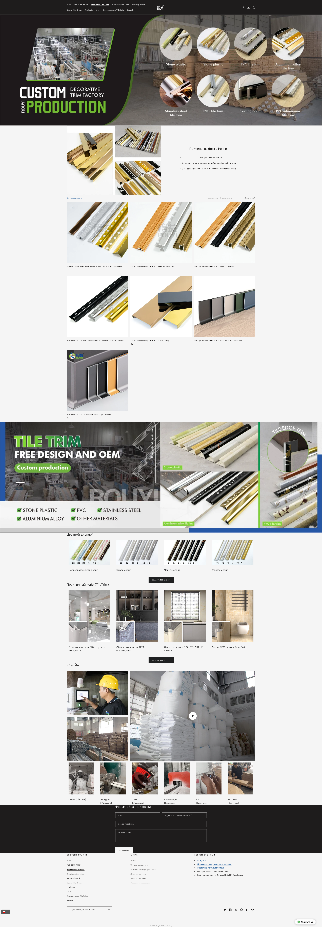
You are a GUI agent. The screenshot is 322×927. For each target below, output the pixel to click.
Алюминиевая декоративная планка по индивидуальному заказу (95, 340)
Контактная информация (140, 865)
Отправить (124, 850)
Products (71, 887)
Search (70, 900)
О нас (69, 891)
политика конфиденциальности (143, 869)
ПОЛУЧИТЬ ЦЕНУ (161, 579)
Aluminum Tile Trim (76, 869)
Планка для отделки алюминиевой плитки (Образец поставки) (94, 266)
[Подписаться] (109, 909)
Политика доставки (138, 878)
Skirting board (73, 878)
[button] (243, 7)
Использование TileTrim (77, 896)
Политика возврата (138, 874)
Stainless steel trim (75, 874)
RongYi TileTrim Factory (164, 926)
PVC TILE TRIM (74, 865)
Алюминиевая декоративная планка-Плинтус (150, 340)
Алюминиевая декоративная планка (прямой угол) (152, 266)
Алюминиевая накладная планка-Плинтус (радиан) (89, 414)
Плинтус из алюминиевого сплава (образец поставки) (218, 340)
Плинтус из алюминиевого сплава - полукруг (214, 266)
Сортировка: (213, 198)
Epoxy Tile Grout (74, 883)
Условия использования (140, 883)
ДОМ (69, 860)
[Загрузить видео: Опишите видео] (192, 716)
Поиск (133, 860)
